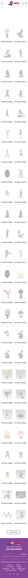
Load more (13, 532)
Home (7, 18)
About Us (10, 565)
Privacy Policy (21, 568)
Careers (18, 565)
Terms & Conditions (10, 570)
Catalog (19, 566)
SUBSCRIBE (23, 554)
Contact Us (6, 568)
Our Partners (10, 566)
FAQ (13, 568)
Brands (21, 570)
